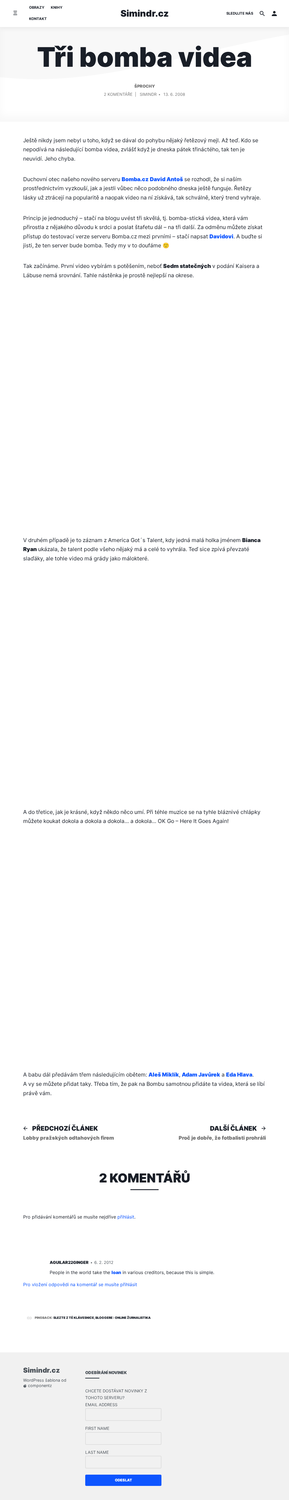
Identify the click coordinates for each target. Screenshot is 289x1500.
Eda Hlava (239, 1074)
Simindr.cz (145, 13)
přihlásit (125, 1217)
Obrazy (36, 7)
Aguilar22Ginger (69, 1262)
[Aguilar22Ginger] (33, 1263)
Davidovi (221, 236)
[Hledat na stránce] (262, 13)
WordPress (33, 1380)
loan (116, 1272)
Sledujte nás (239, 13)
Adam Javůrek (201, 1074)
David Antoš (166, 179)
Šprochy (144, 86)
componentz (39, 1386)
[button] (274, 13)
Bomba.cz (135, 179)
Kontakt (38, 19)
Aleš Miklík (163, 1074)
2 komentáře (118, 95)
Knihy (56, 7)
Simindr (148, 94)
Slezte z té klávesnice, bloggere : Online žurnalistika (102, 1318)
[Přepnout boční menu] (15, 13)
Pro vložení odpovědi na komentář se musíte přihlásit (80, 1284)
